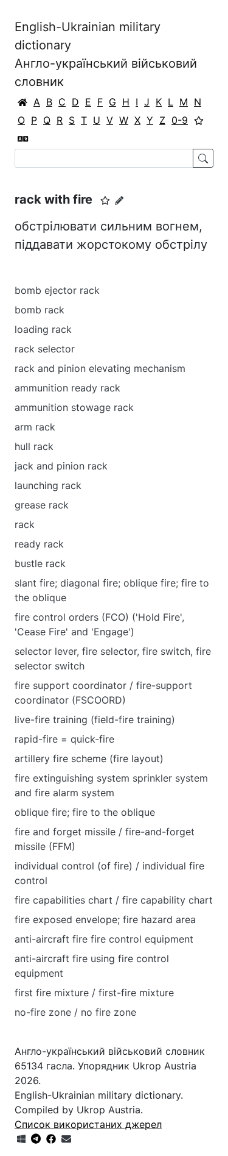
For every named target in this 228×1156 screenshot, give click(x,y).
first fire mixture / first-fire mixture (94, 993)
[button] (105, 200)
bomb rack (39, 310)
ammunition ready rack (67, 388)
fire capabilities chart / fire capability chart (114, 900)
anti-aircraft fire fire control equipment (104, 939)
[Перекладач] (23, 138)
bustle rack (40, 563)
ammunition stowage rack (74, 407)
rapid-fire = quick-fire (64, 739)
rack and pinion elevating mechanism (100, 368)
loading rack (43, 329)
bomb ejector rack (57, 290)
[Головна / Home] (22, 102)
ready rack (39, 544)
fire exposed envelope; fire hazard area (105, 919)
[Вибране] (199, 120)
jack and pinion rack (61, 466)
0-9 (179, 120)
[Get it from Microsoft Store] (21, 1139)
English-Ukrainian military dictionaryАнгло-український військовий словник (106, 54)
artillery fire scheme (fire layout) (89, 758)
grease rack (42, 505)
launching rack (48, 485)
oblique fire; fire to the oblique (85, 812)
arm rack (35, 427)
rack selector (45, 349)
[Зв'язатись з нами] (66, 1139)
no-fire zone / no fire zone (75, 1012)
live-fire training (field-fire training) (95, 719)
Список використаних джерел (88, 1124)
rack (25, 524)
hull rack (34, 446)
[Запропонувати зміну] (119, 200)
